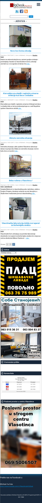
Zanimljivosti (8, 186)
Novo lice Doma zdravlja (20, 51)
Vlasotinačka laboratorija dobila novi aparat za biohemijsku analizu (21, 224)
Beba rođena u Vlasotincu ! (20, 180)
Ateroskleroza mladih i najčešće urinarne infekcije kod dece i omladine (20, 94)
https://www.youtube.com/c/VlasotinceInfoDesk (16, 486)
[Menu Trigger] (38, 4)
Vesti (2, 57)
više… (28, 64)
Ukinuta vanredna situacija (20, 138)
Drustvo (35, 55)
